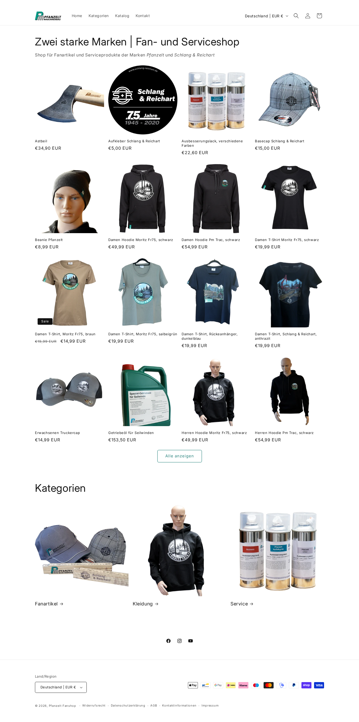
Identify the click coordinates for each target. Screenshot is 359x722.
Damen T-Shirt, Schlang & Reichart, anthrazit (286, 336)
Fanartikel (46, 603)
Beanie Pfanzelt (49, 240)
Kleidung (143, 603)
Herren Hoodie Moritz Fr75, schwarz (214, 433)
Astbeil (41, 141)
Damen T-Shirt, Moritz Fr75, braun (65, 334)
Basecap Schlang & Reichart (279, 141)
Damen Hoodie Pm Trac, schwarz (211, 240)
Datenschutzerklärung (128, 705)
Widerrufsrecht (94, 705)
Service (239, 603)
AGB (153, 705)
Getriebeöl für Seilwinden (131, 433)
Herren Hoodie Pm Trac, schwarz (284, 433)
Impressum (210, 705)
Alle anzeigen (179, 455)
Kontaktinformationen (179, 705)
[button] (296, 16)
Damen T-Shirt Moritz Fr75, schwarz (287, 240)
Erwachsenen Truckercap (57, 433)
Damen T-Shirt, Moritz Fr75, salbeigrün (142, 334)
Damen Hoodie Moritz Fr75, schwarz (140, 240)
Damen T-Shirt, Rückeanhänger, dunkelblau (210, 336)
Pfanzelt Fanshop (62, 706)
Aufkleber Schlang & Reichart (134, 141)
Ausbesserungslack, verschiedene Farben (212, 143)
